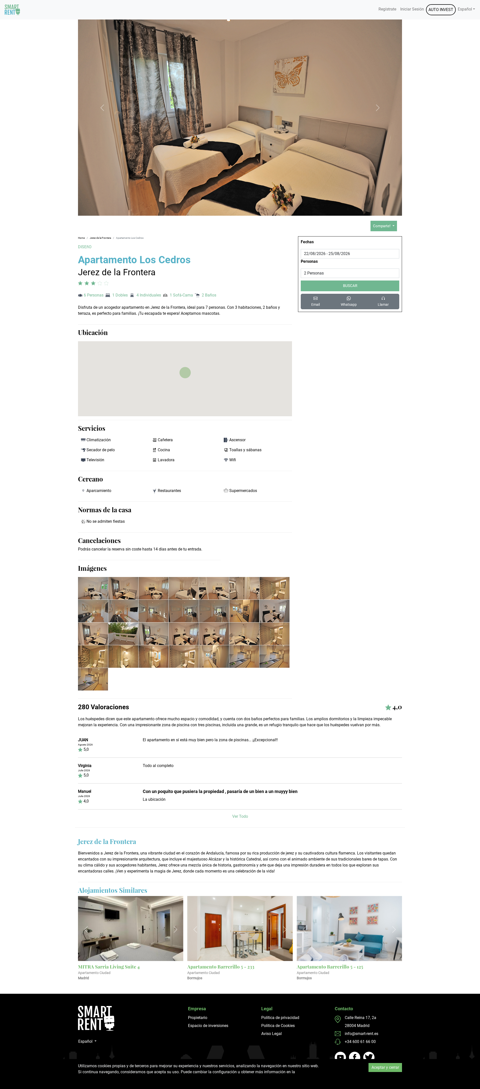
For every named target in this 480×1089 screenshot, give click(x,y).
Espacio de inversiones (208, 1025)
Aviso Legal (271, 1033)
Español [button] (465, 9)
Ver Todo (240, 816)
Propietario (197, 1017)
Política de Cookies (278, 1025)
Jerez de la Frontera (100, 237)
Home (81, 237)
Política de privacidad (280, 1017)
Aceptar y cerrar (385, 1067)
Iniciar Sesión (412, 9)
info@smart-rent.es (361, 1033)
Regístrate (387, 9)
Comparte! (382, 226)
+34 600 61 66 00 (360, 1041)
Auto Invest (440, 9)
